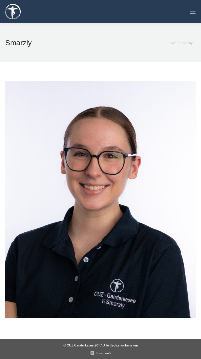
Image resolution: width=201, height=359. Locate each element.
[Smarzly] (100, 199)
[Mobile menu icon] (192, 12)
